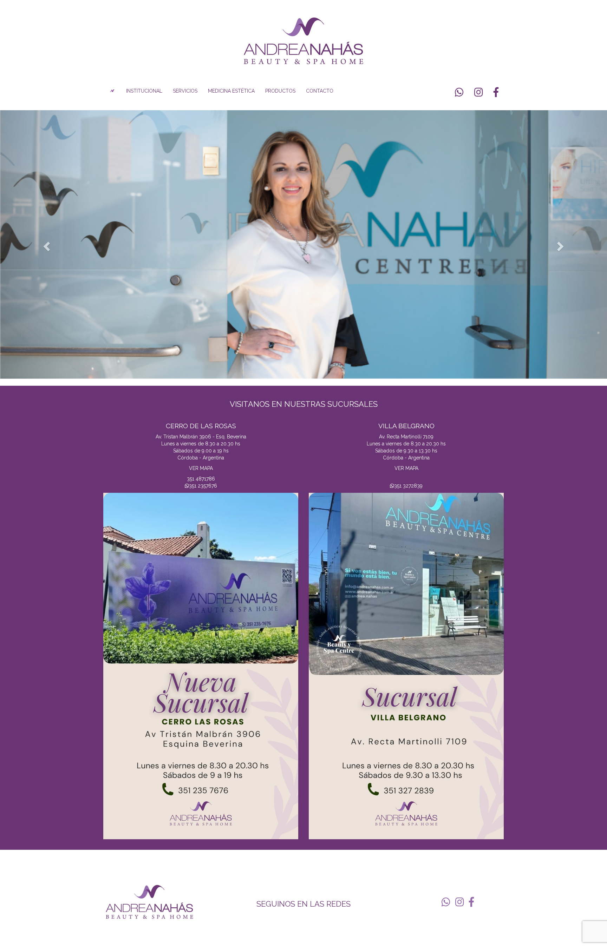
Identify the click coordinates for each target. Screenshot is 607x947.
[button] (45, 244)
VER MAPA (201, 468)
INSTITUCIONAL (144, 91)
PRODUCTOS (280, 91)
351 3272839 (408, 486)
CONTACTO (319, 91)
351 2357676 (203, 486)
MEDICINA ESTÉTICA (231, 91)
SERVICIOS (185, 91)
